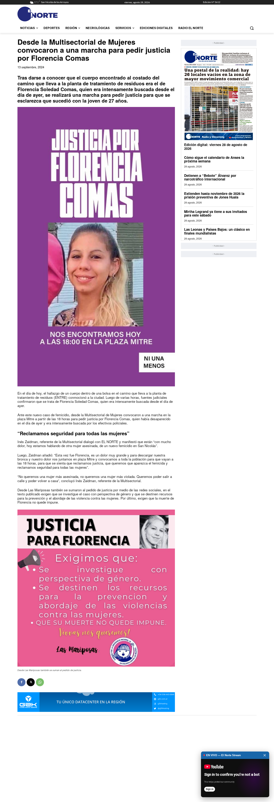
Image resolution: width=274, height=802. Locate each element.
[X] (31, 682)
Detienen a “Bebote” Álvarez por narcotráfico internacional (210, 177)
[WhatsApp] (40, 682)
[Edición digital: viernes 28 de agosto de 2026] (218, 95)
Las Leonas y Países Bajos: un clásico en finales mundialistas (217, 231)
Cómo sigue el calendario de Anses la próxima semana (214, 159)
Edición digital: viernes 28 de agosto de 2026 (215, 146)
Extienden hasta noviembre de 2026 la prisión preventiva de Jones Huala (214, 195)
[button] (252, 28)
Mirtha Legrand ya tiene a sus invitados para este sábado (215, 213)
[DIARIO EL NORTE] (53, 14)
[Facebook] (21, 682)
